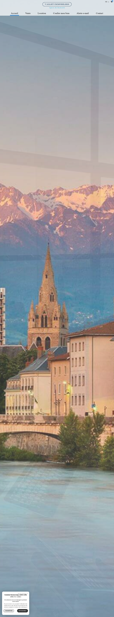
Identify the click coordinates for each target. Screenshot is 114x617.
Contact (99, 13)
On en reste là (22, 593)
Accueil (14, 13)
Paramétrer (8, 610)
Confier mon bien (61, 13)
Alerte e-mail (83, 13)
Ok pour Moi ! (23, 610)
